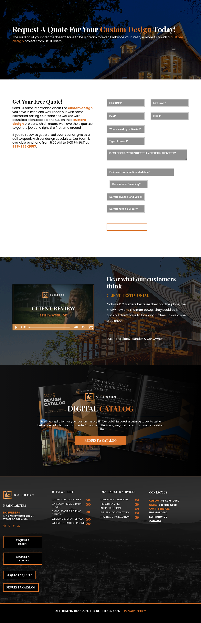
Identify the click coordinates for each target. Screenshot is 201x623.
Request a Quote (22, 542)
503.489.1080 (158, 512)
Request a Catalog (22, 558)
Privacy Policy (135, 611)
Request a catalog (100, 440)
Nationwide (158, 517)
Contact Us (158, 492)
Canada (155, 521)
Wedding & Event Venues (68, 519)
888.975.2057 (170, 501)
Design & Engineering (114, 499)
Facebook (15, 526)
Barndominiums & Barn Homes (66, 505)
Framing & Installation (114, 517)
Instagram (5, 526)
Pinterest (10, 526)
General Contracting (114, 512)
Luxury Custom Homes (66, 499)
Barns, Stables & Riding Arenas (66, 512)
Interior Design (110, 508)
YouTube (19, 526)
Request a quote (19, 575)
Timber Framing (110, 504)
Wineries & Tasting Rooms (68, 523)
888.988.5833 (168, 505)
